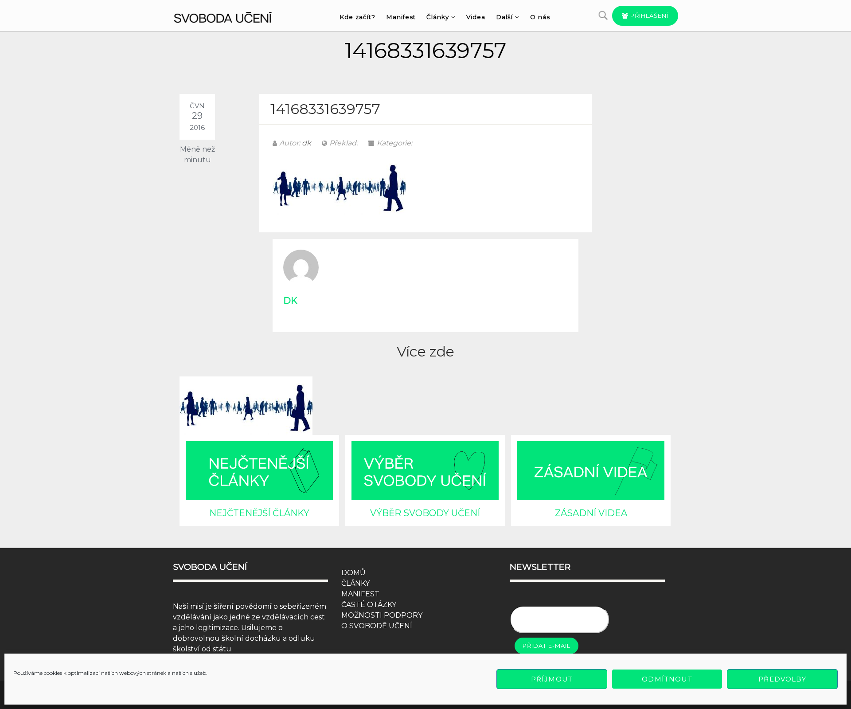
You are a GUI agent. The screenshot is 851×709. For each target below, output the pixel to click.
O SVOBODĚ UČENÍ (376, 626)
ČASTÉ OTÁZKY (368, 604)
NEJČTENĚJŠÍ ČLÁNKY (259, 513)
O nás (540, 16)
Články (437, 16)
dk (306, 143)
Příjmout (552, 679)
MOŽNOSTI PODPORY (381, 615)
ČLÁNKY (355, 583)
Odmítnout (667, 679)
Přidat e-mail (546, 645)
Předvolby (782, 679)
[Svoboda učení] (231, 16)
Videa (475, 16)
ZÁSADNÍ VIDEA (591, 513)
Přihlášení (648, 15)
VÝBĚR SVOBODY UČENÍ (425, 513)
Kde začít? (357, 16)
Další (504, 16)
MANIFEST (360, 594)
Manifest (401, 16)
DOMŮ (353, 572)
